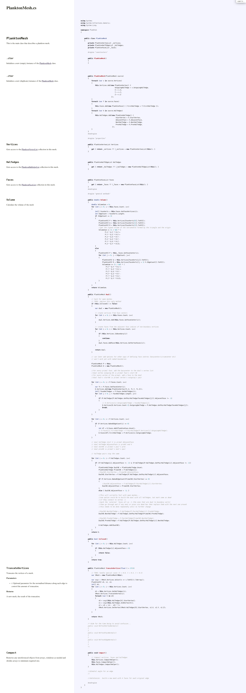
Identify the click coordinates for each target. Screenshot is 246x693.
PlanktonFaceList (29, 185)
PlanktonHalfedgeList (30, 167)
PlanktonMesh (45, 63)
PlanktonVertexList (30, 149)
